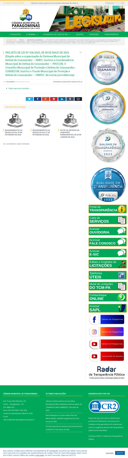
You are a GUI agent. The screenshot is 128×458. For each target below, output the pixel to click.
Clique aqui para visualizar (18, 88)
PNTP (99, 436)
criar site (103, 418)
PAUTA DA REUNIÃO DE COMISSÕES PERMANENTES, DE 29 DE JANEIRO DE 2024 (70, 133)
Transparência (111, 34)
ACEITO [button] (120, 453)
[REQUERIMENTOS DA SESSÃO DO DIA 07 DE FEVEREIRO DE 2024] (43, 120)
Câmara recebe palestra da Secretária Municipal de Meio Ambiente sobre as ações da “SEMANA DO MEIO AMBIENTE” (64, 404)
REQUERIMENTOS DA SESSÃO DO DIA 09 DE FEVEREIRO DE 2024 (13, 132)
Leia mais (40, 455)
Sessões (79, 34)
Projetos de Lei (76, 82)
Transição (94, 34)
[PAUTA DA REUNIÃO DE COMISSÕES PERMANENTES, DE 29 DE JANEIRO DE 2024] (70, 120)
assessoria (115, 421)
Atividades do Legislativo (55, 34)
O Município (15, 34)
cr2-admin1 (10, 82)
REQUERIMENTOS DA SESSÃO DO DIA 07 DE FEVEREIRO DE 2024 (41, 132)
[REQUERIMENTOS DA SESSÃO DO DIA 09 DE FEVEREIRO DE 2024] (15, 120)
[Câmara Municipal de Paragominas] (64, 18)
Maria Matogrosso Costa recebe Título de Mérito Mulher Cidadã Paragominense (56, 3)
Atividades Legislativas (61, 82)
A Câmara (30, 34)
